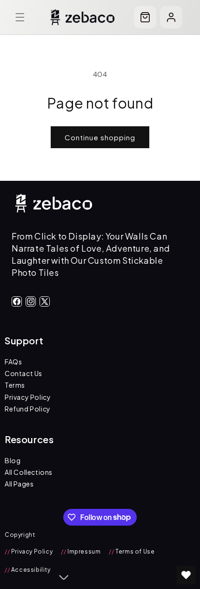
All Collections (29, 472)
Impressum (80, 551)
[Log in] (171, 17)
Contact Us (23, 373)
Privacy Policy (28, 397)
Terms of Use (131, 551)
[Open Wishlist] (186, 575)
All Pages (19, 483)
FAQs (13, 361)
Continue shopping (100, 137)
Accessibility (28, 569)
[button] (20, 17)
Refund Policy (28, 408)
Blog (12, 460)
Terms (15, 385)
